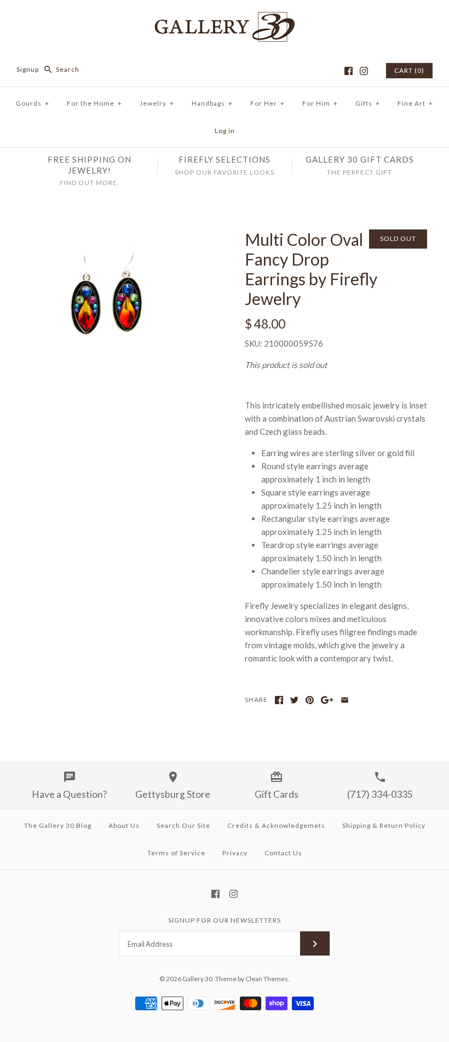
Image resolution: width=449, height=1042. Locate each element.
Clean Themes (266, 979)
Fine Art (415, 103)
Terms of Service (176, 853)
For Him (320, 103)
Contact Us (283, 853)
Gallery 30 (197, 979)
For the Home (94, 103)
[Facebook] (348, 71)
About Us (124, 825)
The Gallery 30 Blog (57, 825)
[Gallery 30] (224, 17)
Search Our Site (183, 825)
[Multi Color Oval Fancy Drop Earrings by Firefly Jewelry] (113, 236)
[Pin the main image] (310, 700)
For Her (267, 103)
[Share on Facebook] (279, 700)
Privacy (234, 853)
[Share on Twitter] (294, 700)
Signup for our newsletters (224, 920)
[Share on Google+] (327, 700)
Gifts (367, 103)
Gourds (32, 103)
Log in (225, 130)
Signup (27, 69)
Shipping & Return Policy (383, 825)
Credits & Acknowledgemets (276, 825)
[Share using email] (345, 700)
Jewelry (157, 103)
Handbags (212, 103)
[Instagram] (364, 71)
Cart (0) (409, 70)
